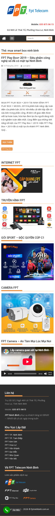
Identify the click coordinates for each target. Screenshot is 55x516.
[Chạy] (5, 373)
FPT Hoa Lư (10, 444)
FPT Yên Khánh (12, 448)
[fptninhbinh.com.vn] (4, 38)
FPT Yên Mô (11, 458)
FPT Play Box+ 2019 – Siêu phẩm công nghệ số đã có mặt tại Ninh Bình (25, 59)
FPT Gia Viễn (11, 451)
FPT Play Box (7, 149)
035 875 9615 (19, 409)
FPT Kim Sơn (11, 441)
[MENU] (12, 38)
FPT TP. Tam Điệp (13, 438)
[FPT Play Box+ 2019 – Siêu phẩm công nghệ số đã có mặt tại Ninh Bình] (27, 83)
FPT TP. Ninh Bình (13, 434)
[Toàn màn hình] (50, 373)
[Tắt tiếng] (45, 373)
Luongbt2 (26, 66)
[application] (27, 361)
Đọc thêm (7, 142)
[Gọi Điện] (6, 510)
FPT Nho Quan (12, 455)
